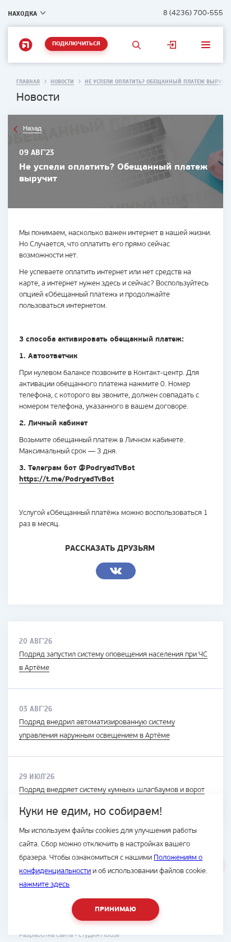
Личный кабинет (171, 45)
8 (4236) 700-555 (193, 13)
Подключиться (76, 44)
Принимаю (115, 909)
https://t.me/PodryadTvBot (66, 479)
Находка (22, 13)
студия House (98, 935)
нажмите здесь (44, 884)
